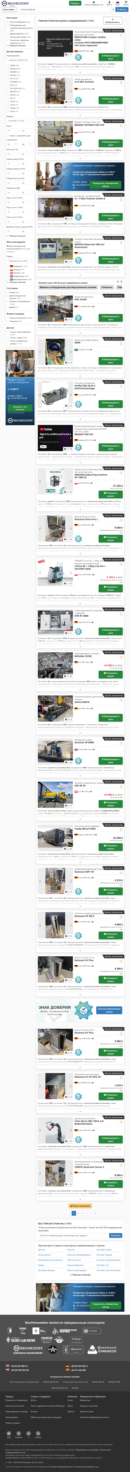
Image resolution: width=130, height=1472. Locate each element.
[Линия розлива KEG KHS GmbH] (55, 309)
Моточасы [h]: (13, 149)
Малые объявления (21, 318)
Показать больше (81, 1274)
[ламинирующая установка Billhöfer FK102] (55, 665)
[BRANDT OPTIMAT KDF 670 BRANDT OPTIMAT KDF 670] (55, 134)
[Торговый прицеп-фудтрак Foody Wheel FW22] (55, 838)
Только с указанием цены (20, 135)
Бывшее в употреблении (20, 302)
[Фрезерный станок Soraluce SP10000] (55, 752)
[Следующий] (71, 43)
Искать (123, 9)
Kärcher (15, 75)
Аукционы (15, 321)
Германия (20, 266)
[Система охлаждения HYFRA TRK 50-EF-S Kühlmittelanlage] (55, 395)
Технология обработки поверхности (19, 41)
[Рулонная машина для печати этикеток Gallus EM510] (55, 708)
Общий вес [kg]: (13, 188)
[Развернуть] (80, 72)
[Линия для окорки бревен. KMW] (55, 352)
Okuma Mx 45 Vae (60, 1388)
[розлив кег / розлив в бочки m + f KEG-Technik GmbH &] (55, 208)
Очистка (71, 1249)
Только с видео (18, 337)
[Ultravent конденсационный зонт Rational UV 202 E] (55, 925)
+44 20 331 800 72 (19, 1366)
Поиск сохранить (81, 1206)
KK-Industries (17, 88)
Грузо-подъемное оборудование (24, 1382)
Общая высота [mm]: (16, 178)
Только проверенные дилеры (19, 342)
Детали (41, 1249)
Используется (44, 1254)
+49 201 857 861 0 (79, 1366)
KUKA (14, 101)
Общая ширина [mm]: (16, 168)
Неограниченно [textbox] (18, 260)
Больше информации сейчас (109, 1010)
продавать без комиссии (20, 408)
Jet (12, 98)
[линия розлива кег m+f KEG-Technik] (55, 91)
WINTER (15, 91)
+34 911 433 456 (78, 1370)
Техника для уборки (20, 37)
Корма (41, 1265)
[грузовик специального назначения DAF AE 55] (55, 795)
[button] (126, 3)
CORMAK (15, 82)
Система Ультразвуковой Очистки (112, 1260)
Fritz (13, 85)
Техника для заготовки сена (75, 1382)
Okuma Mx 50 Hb (51, 1382)
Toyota (14, 108)
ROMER (15, 72)
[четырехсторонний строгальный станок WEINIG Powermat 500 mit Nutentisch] (55, 251)
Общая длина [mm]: (15, 159)
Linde (14, 104)
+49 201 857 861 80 (20, 1370)
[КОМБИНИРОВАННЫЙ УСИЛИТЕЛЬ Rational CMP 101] (55, 881)
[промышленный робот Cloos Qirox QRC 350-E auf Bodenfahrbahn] (55, 1130)
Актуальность (112, 22)
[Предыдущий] (40, 43)
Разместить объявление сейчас (105, 185)
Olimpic (75, 1388)
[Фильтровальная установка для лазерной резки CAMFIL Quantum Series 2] (55, 1173)
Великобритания (22, 279)
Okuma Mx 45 (98, 1382)
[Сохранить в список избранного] (121, 35)
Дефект (14, 307)
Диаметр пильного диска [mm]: (20, 227)
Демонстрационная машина (18, 297)
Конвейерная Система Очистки (53, 1260)
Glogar (14, 65)
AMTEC (14, 95)
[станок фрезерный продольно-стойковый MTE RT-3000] (55, 622)
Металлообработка (20, 22)
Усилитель (107, 287)
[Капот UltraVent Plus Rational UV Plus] (55, 969)
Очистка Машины (75, 1265)
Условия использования (84, 1467)
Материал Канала (46, 1270)
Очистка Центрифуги (77, 1270)
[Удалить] (113, 9)
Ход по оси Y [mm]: (15, 207)
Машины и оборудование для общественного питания (68, 287)
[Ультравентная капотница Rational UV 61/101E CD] (55, 1086)
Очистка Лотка (74, 1260)
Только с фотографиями (20, 333)
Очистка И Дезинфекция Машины (83, 1254)
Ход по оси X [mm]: (15, 198)
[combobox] (20, 261)
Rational (15, 68)
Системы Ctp (102, 1265)
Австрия (19, 273)
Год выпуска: (12, 139)
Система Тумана (104, 1254)
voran (14, 111)
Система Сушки (103, 1249)
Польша (18, 269)
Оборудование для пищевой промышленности (21, 28)
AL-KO (14, 78)
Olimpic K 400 (114, 1382)
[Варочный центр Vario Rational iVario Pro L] (55, 528)
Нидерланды (20, 276)
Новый (14, 292)
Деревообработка (19, 33)
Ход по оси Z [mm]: (15, 217)
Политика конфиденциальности (62, 1467)
